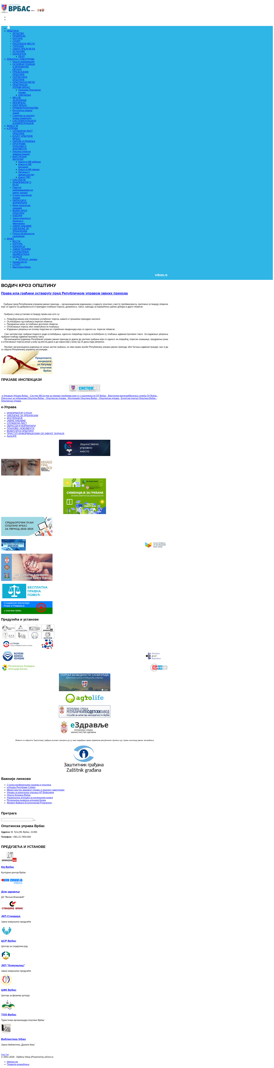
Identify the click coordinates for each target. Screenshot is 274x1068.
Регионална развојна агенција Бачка (26, 800)
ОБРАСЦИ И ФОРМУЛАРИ (21, 426)
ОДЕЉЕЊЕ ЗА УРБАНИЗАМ (22, 415)
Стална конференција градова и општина (29, 785)
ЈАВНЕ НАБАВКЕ (16, 420)
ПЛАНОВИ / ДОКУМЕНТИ (20, 428)
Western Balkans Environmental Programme (29, 803)
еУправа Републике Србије (21, 787)
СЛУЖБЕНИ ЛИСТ (17, 423)
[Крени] (34, 820)
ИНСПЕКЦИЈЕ (15, 418)
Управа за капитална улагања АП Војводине (30, 792)
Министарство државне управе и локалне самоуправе (36, 790)
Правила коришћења (18, 1064)
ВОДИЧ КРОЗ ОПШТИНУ (20, 431)
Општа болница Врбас (19, 795)
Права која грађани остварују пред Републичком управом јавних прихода (64, 293)
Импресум (12, 1062)
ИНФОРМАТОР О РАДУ (19, 413)
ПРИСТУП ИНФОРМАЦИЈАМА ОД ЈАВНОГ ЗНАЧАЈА (35, 433)
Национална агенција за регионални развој (30, 797)
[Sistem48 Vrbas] (84, 391)
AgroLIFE (12, 436)
